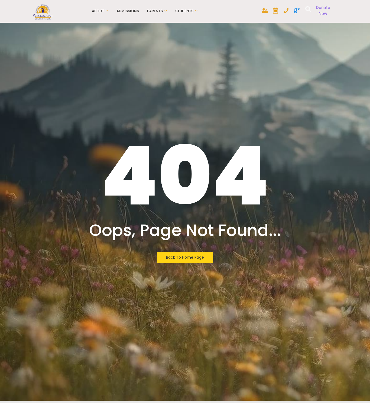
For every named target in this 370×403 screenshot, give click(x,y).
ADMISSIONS (127, 11)
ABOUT (98, 11)
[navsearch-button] (307, 10)
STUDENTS (184, 11)
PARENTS (155, 11)
